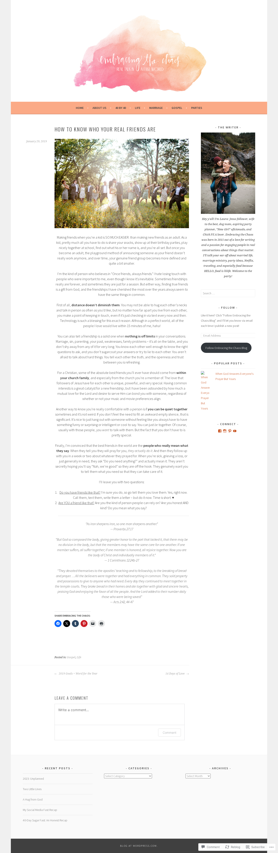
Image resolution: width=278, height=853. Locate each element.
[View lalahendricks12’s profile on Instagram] (225, 431)
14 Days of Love (175, 673)
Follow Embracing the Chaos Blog (226, 348)
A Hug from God (33, 799)
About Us (99, 108)
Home (80, 108)
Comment (169, 732)
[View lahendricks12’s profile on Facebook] (220, 431)
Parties (196, 108)
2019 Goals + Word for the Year (78, 673)
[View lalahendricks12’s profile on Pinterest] (230, 431)
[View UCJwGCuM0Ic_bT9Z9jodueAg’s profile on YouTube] (235, 431)
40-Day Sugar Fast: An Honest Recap (45, 820)
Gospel (177, 108)
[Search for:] (228, 293)
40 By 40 (120, 108)
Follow (228, 307)
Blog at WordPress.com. (139, 845)
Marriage (156, 108)
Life (137, 108)
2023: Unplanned (33, 779)
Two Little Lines (32, 789)
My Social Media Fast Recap (40, 810)
